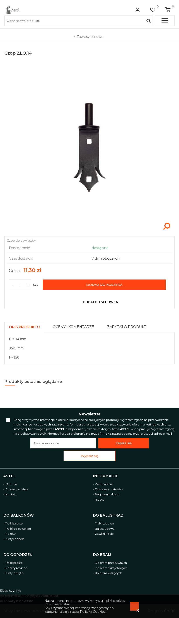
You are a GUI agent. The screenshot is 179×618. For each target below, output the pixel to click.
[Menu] (165, 20)
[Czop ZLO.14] (89, 232)
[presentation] (24, 327)
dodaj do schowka (100, 302)
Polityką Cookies (92, 612)
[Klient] (137, 9)
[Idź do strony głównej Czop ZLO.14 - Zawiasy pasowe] (12, 9)
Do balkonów (18, 515)
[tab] (26, 326)
